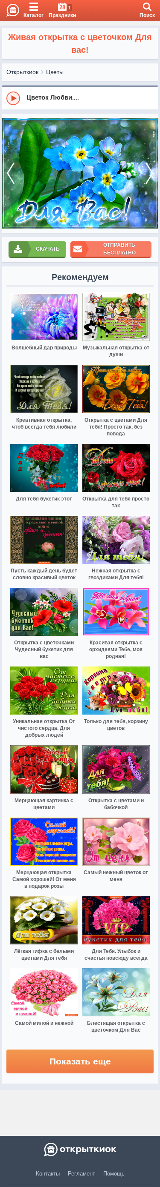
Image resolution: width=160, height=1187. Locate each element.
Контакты (48, 1173)
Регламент (81, 1173)
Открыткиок (22, 72)
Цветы (55, 72)
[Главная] (9, 10)
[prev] (10, 173)
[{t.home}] (80, 1149)
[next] (149, 173)
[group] (80, 97)
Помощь (114, 1173)
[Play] (13, 98)
